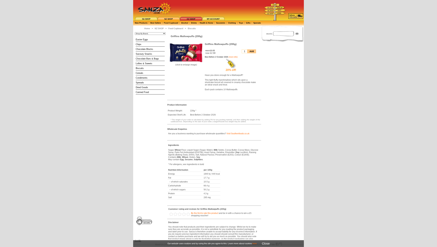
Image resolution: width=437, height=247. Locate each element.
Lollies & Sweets (144, 63)
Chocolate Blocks (144, 49)
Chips (138, 44)
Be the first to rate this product (204, 213)
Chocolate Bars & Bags (147, 58)
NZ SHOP (168, 19)
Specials (257, 23)
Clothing (232, 23)
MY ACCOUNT (213, 19)
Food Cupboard (171, 23)
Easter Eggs (142, 39)
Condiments (141, 78)
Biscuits (140, 68)
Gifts (248, 23)
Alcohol (184, 23)
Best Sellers (155, 23)
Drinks (194, 23)
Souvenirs (220, 23)
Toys (241, 23)
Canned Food (142, 92)
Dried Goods (142, 87)
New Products (141, 23)
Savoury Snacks (144, 54)
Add (252, 51)
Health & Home (206, 23)
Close (266, 243)
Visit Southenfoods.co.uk (238, 133)
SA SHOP (146, 19)
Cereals (139, 73)
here (254, 243)
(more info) (233, 57)
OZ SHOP (191, 19)
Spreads (140, 82)
